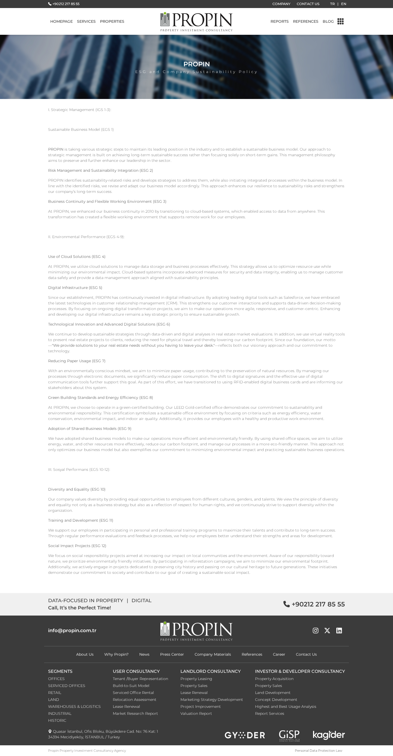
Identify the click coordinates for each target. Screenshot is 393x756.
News (144, 654)
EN (343, 4)
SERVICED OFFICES (66, 685)
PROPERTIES (112, 21)
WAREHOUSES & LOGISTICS (74, 706)
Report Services (269, 713)
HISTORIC (57, 720)
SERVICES (86, 21)
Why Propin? (116, 654)
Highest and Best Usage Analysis (285, 706)
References (252, 654)
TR (332, 4)
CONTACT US (308, 4)
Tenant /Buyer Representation (140, 678)
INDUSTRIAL (59, 713)
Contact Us (306, 654)
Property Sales (193, 685)
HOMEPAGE (61, 21)
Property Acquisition (274, 678)
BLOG (328, 21)
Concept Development (276, 699)
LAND (53, 699)
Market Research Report (135, 713)
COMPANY (281, 4)
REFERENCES (305, 21)
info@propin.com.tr (72, 630)
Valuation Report (196, 713)
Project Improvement (200, 706)
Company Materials (213, 654)
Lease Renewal (126, 706)
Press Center (172, 654)
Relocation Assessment (134, 699)
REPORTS (280, 21)
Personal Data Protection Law (318, 751)
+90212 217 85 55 (65, 4)
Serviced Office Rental (133, 692)
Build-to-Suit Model (131, 685)
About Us (85, 654)
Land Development (273, 692)
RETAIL (54, 692)
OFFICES (56, 678)
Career (279, 654)
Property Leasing (196, 678)
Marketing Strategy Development (211, 699)
